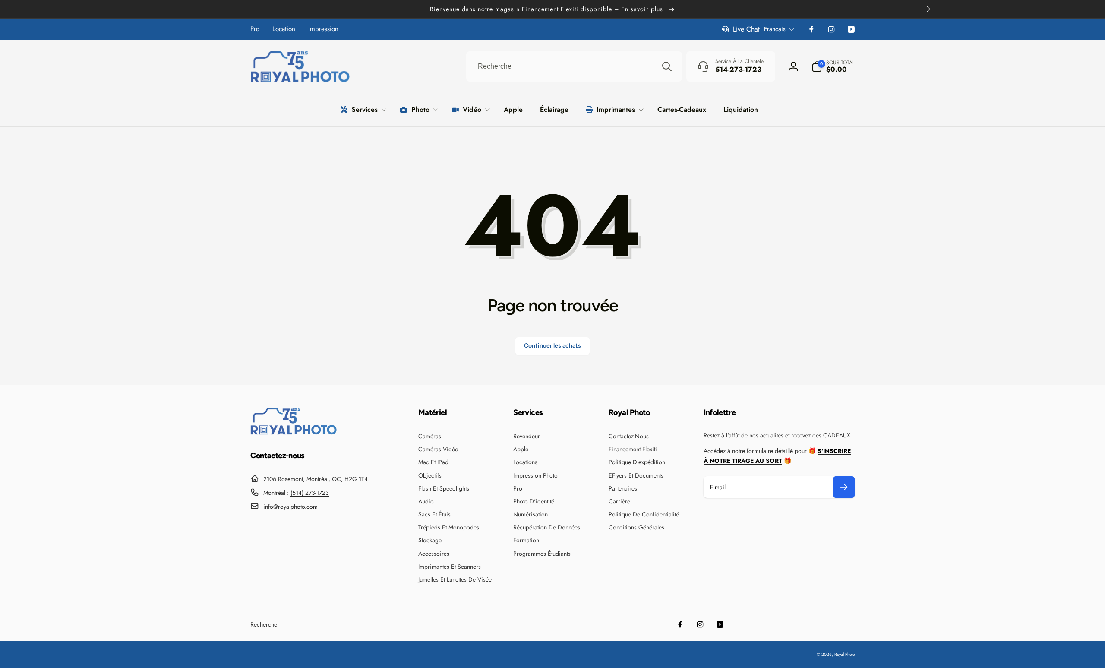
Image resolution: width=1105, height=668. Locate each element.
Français (775, 29)
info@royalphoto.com (290, 506)
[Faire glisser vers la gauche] (177, 9)
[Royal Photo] (293, 432)
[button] (833, 66)
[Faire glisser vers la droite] (928, 9)
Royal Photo (844, 654)
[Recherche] (667, 66)
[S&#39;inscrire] (844, 487)
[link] (254, 29)
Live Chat (746, 29)
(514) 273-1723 (309, 492)
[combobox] (574, 66)
